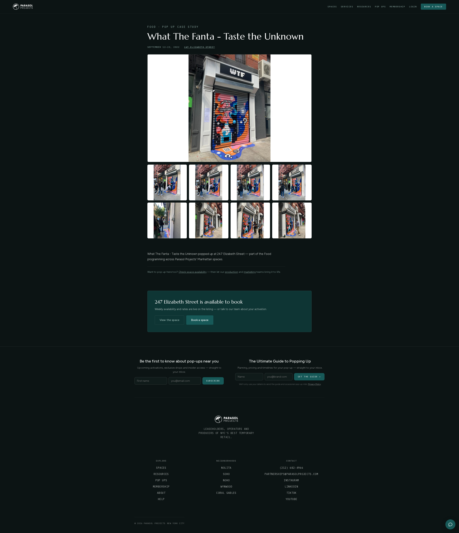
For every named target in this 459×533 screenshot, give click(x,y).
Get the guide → (309, 376)
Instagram (291, 480)
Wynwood (226, 486)
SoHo (226, 474)
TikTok (292, 492)
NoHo (226, 480)
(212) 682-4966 (291, 467)
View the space (169, 320)
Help (161, 499)
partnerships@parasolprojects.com (291, 474)
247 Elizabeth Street (199, 47)
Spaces (332, 7)
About (161, 492)
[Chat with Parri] (450, 524)
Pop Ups (380, 7)
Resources (364, 7)
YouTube (291, 499)
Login (413, 7)
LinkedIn (291, 486)
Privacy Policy (314, 384)
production (231, 271)
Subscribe (213, 381)
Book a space (433, 6)
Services (347, 7)
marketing (250, 271)
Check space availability (193, 271)
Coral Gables (226, 492)
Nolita (226, 467)
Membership (397, 7)
